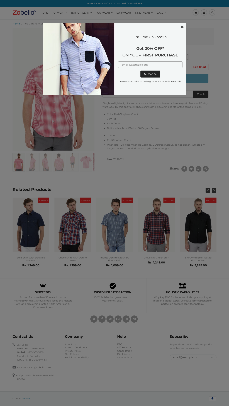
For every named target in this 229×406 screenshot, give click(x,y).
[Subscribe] (150, 74)
